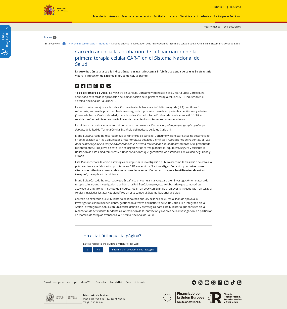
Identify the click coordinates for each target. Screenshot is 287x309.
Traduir (48, 37)
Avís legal (72, 282)
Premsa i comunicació (83, 43)
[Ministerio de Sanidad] (56, 10)
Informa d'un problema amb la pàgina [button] (133, 249)
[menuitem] (99, 16)
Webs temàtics (211, 26)
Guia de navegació (54, 282)
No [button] (98, 249)
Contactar (101, 282)
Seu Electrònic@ (232, 26)
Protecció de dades (136, 282)
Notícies (103, 43)
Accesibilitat (116, 282)
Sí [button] (88, 249)
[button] (214, 6)
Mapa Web (86, 282)
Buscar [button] (234, 6)
